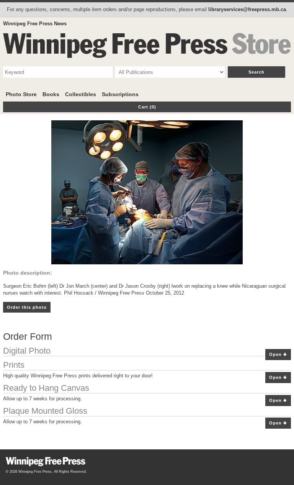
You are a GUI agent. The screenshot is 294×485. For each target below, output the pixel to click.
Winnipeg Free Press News (35, 23)
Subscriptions (120, 94)
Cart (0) (147, 107)
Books (50, 94)
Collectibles (80, 94)
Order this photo (27, 307)
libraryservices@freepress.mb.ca (247, 9)
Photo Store (21, 94)
